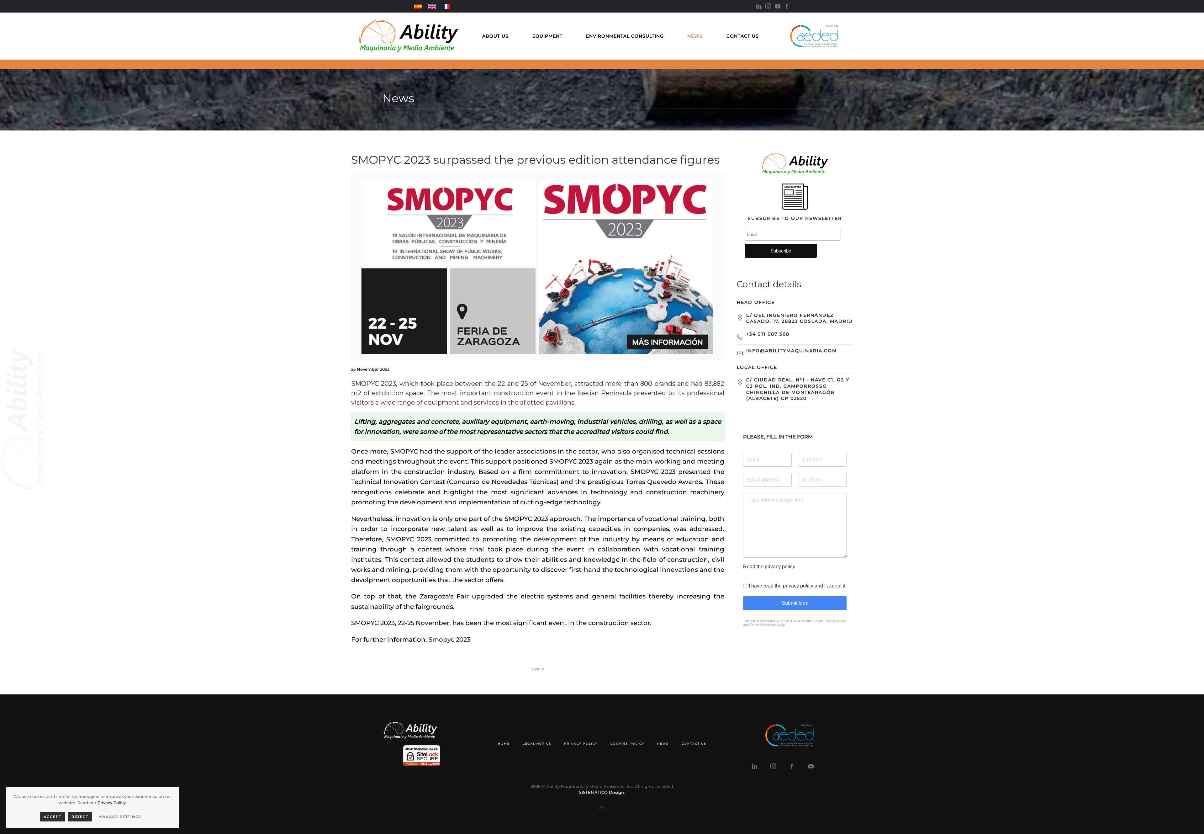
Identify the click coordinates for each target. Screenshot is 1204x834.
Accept (52, 817)
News (695, 36)
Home (504, 743)
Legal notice (537, 743)
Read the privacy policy (769, 566)
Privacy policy (581, 743)
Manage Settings (119, 817)
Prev (539, 669)
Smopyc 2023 (449, 639)
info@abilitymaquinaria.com (791, 350)
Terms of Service (763, 625)
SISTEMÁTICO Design (601, 792)
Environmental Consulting (625, 36)
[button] (602, 807)
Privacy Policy (835, 621)
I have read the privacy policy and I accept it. (798, 585)
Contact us (742, 36)
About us (495, 36)
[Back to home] (408, 36)
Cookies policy (627, 743)
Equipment (547, 36)
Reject (79, 817)
